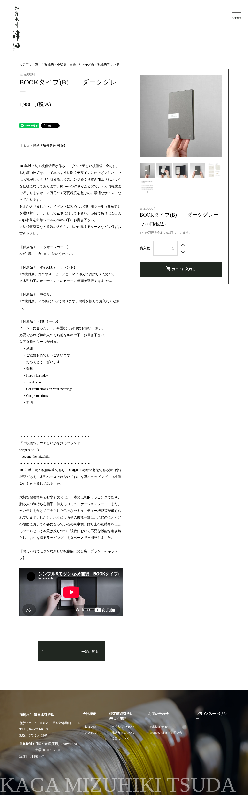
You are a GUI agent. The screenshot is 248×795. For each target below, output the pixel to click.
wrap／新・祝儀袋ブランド (100, 64)
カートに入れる (184, 269)
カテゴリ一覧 (28, 64)
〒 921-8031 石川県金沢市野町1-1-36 (54, 723)
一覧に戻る (89, 652)
